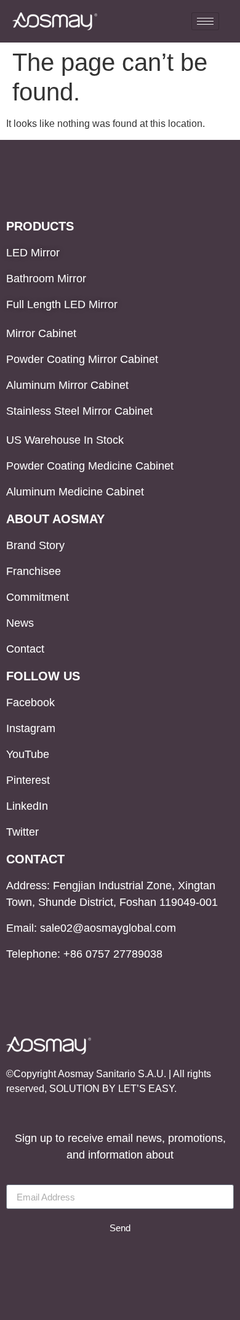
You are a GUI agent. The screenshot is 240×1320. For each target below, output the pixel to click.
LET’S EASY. (147, 1088)
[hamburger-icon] (205, 21)
